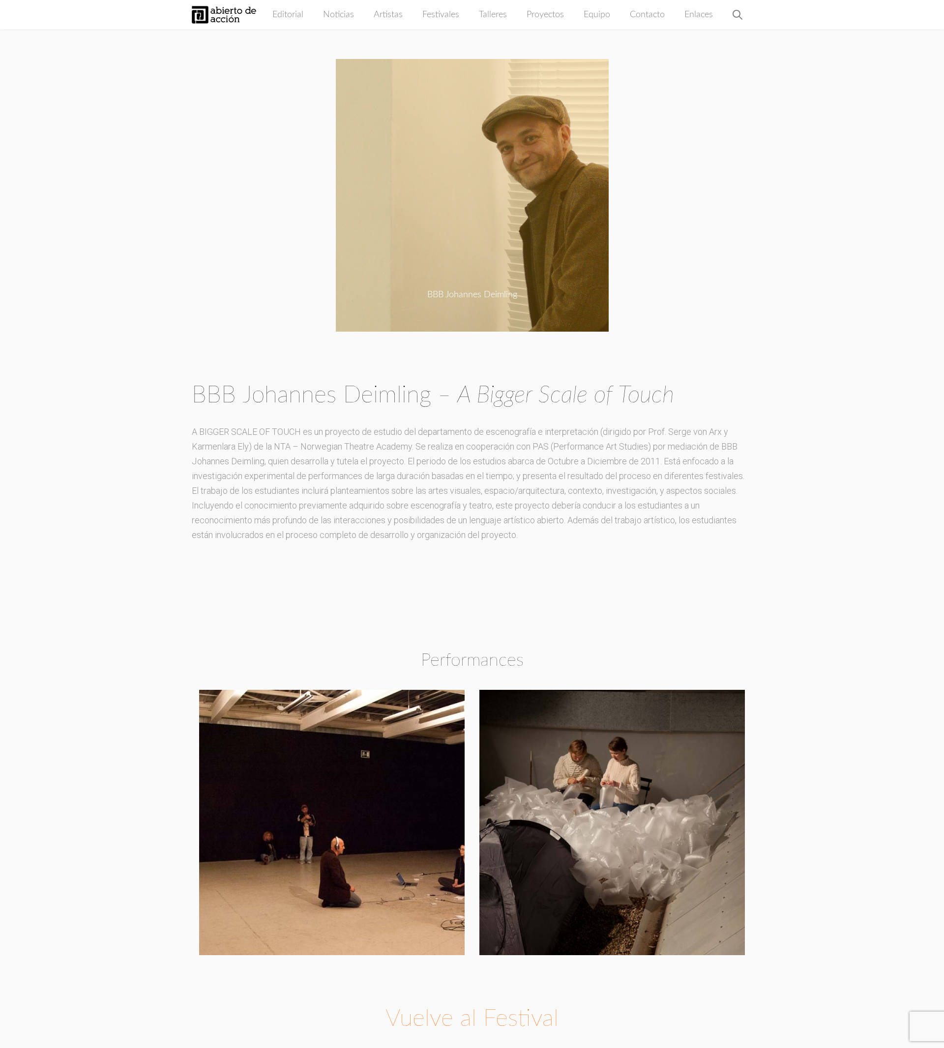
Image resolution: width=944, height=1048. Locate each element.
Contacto (647, 14)
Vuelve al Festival (472, 1018)
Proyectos (545, 14)
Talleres (493, 14)
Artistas (388, 14)
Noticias (338, 14)
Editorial (287, 14)
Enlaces (698, 14)
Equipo (597, 14)
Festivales (440, 14)
